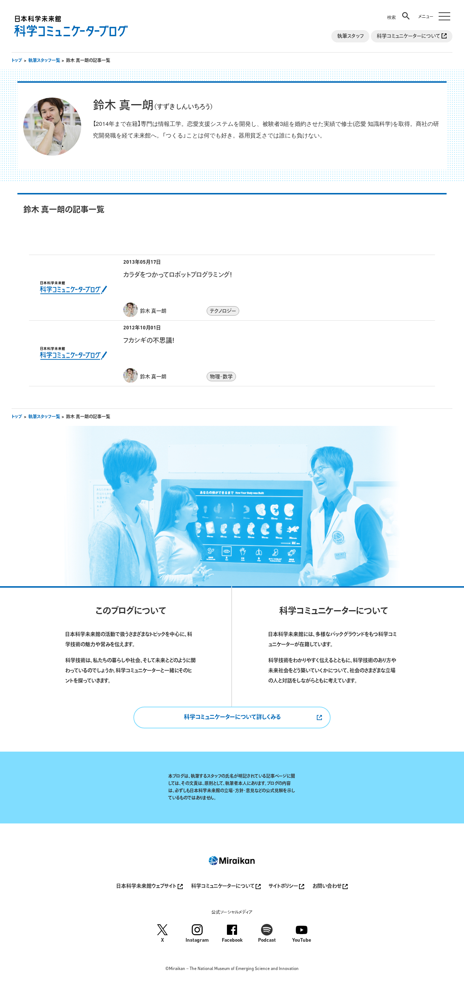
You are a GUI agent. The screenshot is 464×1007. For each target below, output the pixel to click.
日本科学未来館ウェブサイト (147, 886)
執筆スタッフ (350, 36)
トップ (17, 61)
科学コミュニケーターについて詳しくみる (232, 717)
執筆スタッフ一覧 (44, 61)
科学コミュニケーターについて (409, 36)
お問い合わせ (327, 886)
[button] (399, 11)
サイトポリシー (284, 886)
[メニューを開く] (432, 11)
